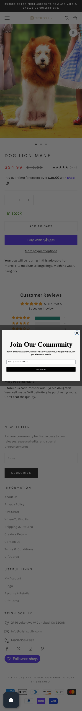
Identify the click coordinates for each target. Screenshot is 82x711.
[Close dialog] (77, 333)
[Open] (11, 700)
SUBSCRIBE (41, 369)
